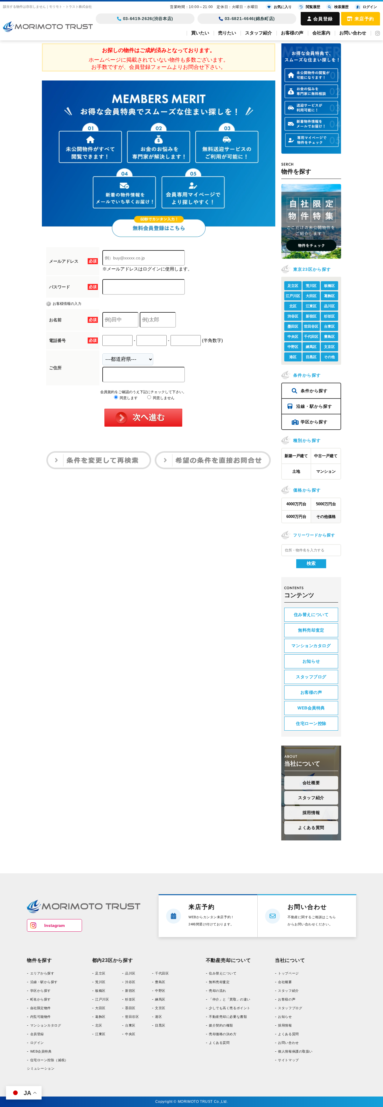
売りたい (227, 32)
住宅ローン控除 (311, 723)
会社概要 (311, 782)
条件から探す (314, 390)
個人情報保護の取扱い (295, 1051)
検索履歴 (341, 7)
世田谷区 (311, 326)
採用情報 (311, 812)
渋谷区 (293, 316)
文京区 (329, 347)
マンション (326, 471)
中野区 (293, 347)
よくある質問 (311, 827)
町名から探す (40, 999)
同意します (128, 398)
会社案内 (321, 32)
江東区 (311, 306)
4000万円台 (296, 504)
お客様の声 (292, 32)
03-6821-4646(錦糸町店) (250, 18)
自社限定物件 (40, 1008)
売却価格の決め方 (222, 1034)
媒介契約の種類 (221, 1025)
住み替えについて (311, 614)
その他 (329, 357)
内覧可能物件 (40, 1016)
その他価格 (326, 516)
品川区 (329, 306)
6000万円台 (296, 516)
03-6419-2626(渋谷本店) (148, 18)
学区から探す (314, 421)
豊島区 (329, 336)
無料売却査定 (311, 630)
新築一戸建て (296, 456)
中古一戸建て (326, 456)
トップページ (288, 973)
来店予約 (364, 18)
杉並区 (329, 316)
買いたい (200, 32)
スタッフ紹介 (258, 32)
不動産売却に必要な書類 (228, 1016)
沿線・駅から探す (314, 406)
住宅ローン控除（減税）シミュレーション (47, 1064)
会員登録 (323, 18)
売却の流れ (217, 990)
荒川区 (311, 286)
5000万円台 (326, 504)
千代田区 (311, 336)
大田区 (311, 296)
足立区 (293, 286)
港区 (293, 357)
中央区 (293, 336)
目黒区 (311, 357)
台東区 (329, 326)
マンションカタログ (311, 645)
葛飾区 (329, 296)
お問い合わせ (352, 32)
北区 (293, 306)
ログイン (37, 1042)
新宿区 (311, 316)
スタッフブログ (311, 676)
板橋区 (329, 286)
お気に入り (283, 7)
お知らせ (311, 661)
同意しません (163, 398)
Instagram (54, 925)
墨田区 (293, 326)
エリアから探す (42, 973)
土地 (296, 471)
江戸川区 (293, 296)
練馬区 (311, 347)
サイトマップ (288, 1060)
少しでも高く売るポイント (229, 1008)
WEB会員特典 (311, 707)
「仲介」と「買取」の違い (229, 999)
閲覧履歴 (313, 7)
